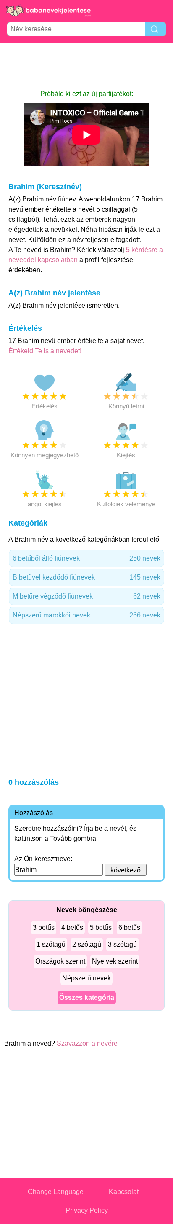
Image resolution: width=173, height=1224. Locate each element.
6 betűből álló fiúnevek (86, 558)
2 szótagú (86, 944)
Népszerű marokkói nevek (86, 615)
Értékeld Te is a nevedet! (44, 350)
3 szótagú (122, 944)
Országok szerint (60, 961)
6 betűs (129, 927)
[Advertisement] (86, 66)
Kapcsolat (124, 1191)
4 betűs (72, 927)
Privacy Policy (87, 1210)
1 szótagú (51, 944)
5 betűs (101, 927)
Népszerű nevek (86, 978)
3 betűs (44, 927)
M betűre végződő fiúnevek (86, 596)
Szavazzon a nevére (87, 1043)
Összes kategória (86, 997)
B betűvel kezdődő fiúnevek (86, 577)
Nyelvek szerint (115, 961)
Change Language (56, 1191)
